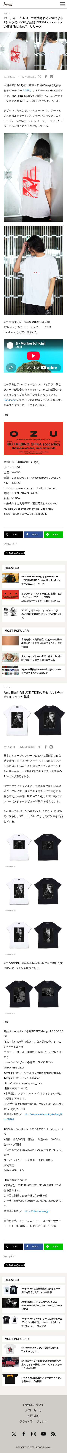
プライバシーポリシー (33, 1421)
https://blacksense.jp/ (37, 1211)
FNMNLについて (33, 1404)
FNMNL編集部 (27, 76)
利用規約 (33, 1415)
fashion (7, 687)
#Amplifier (9, 1256)
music (7, 13)
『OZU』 (27, 90)
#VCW (7, 544)
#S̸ (14, 544)
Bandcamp (10, 399)
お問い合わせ (33, 1410)
